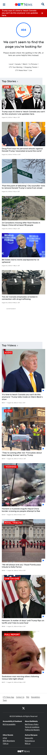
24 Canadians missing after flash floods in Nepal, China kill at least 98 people (21, 224)
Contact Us (20, 697)
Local (11, 64)
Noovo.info (29, 738)
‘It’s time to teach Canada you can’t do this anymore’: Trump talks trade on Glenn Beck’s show (22, 397)
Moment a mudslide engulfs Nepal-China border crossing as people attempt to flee (21, 510)
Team (5, 700)
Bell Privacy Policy (31, 724)
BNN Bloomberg (9, 741)
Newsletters (35, 697)
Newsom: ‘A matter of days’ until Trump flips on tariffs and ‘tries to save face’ (23, 621)
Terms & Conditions (32, 727)
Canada (18, 64)
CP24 (5, 738)
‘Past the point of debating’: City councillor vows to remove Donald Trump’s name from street (23, 187)
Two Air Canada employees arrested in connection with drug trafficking (20, 298)
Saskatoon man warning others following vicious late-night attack (20, 677)
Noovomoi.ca (30, 741)
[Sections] (4, 4)
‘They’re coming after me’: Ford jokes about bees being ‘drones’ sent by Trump (22, 454)
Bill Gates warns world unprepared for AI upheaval (20, 261)
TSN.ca (5, 743)
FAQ (27, 697)
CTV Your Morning (15, 67)
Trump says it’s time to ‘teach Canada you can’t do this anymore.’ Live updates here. (23, 113)
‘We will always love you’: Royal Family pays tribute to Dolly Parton (21, 566)
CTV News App (8, 697)
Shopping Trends (30, 67)
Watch (25, 64)
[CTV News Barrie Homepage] (23, 4)
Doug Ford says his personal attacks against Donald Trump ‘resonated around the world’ (22, 150)
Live (30, 70)
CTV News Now (21, 70)
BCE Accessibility (9, 724)
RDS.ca (27, 743)
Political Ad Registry (32, 730)
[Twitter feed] (23, 708)
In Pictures (33, 64)
